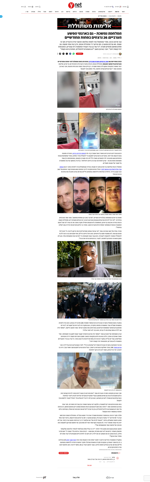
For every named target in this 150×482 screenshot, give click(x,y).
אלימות (99, 57)
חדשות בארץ (112, 16)
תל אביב (107, 6)
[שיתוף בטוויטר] (67, 54)
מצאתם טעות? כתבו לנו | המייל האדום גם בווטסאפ (110, 449)
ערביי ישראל (105, 57)
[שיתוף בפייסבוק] (70, 54)
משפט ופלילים (102, 16)
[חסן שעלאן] (120, 54)
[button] (104, 6)
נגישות (29, 6)
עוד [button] (27, 11)
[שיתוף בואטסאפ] (73, 54)
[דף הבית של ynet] (75, 8)
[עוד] (57, 54)
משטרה (114, 57)
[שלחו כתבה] (63, 54)
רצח (111, 57)
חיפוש (36, 6)
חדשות (119, 16)
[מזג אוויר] (113, 7)
